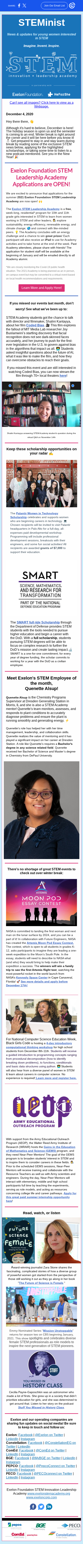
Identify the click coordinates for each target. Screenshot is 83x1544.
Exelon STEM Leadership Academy (36, 209)
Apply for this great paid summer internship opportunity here (41, 1197)
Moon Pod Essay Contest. (56, 942)
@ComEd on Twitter (50, 1450)
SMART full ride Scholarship (38, 622)
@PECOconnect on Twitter (53, 1473)
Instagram (28, 1439)
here (63, 375)
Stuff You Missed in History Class (41, 1407)
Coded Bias (35, 325)
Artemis (32, 942)
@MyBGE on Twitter (46, 1458)
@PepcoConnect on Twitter (55, 1466)
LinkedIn (12, 1439)
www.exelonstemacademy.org (48, 1493)
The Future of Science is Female (41, 1283)
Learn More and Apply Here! (42, 288)
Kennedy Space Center (32, 977)
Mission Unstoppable (58, 1330)
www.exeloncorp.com (41, 1497)
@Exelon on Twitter (49, 1435)
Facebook (25, 1435)
